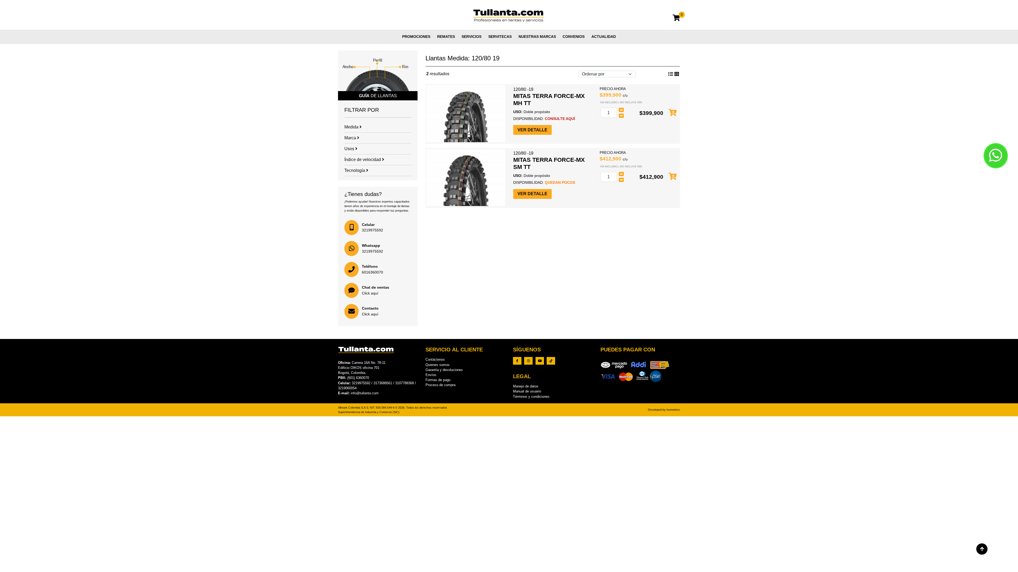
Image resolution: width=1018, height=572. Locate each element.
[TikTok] (551, 361)
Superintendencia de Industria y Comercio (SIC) (369, 412)
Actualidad (603, 36)
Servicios (471, 36)
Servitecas (500, 36)
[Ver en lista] (676, 74)
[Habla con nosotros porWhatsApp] (996, 155)
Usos (349, 148)
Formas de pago (437, 380)
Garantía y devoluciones (444, 370)
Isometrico (673, 409)
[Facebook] (517, 361)
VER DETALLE (532, 130)
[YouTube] (540, 361)
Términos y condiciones (531, 397)
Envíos (430, 375)
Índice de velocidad (363, 159)
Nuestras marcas (537, 36)
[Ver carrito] (676, 18)
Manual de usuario (527, 391)
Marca (350, 138)
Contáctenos (435, 359)
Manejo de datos (525, 386)
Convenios (574, 36)
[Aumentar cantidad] (621, 110)
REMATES (446, 36)
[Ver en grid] (670, 74)
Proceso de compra (440, 385)
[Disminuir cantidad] (621, 116)
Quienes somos (437, 365)
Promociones (416, 36)
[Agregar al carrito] (673, 113)
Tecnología (355, 170)
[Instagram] (528, 361)
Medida (351, 127)
